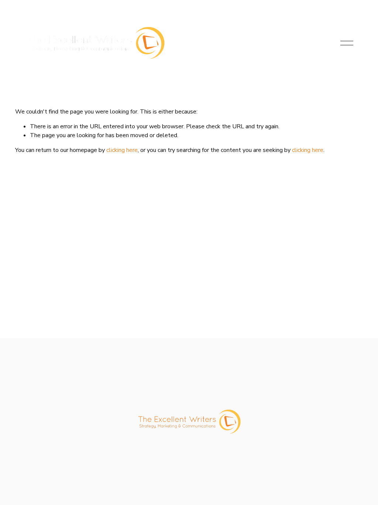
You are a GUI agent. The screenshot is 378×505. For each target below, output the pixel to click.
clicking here (122, 150)
